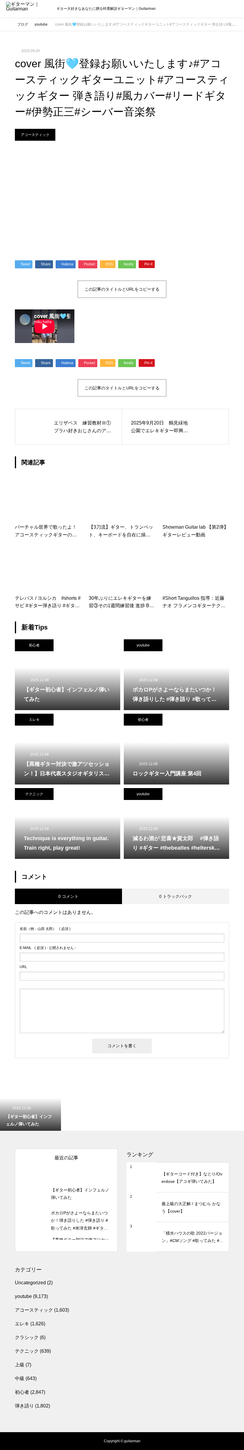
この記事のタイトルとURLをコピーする (122, 289)
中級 (19, 1378)
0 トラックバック (175, 896)
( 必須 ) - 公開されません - (48, 948)
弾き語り (24, 1405)
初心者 (34, 645)
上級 (19, 1364)
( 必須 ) (45, 929)
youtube (143, 645)
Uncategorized (30, 1282)
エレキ (34, 720)
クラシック (27, 1337)
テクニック (34, 794)
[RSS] (10, 1441)
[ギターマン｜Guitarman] (28, 9)
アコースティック (35, 135)
